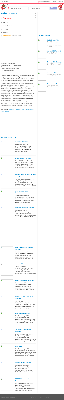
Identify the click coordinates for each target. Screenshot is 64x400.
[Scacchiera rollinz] (42, 87)
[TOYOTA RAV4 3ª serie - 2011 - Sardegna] (7, 302)
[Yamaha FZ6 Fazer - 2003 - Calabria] (42, 54)
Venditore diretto (20, 264)
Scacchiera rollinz (52, 84)
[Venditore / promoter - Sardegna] (7, 213)
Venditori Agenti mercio (22, 313)
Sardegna (11, 109)
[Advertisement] (13, 48)
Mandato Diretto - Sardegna (23, 362)
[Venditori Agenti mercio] (7, 318)
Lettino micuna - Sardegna (23, 158)
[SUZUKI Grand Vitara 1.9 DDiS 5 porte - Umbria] (42, 43)
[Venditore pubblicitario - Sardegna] (7, 196)
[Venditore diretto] (7, 269)
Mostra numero (16, 36)
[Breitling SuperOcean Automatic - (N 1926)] (7, 180)
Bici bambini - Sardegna (54, 62)
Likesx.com (4, 2)
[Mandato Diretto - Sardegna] (7, 368)
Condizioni (46, 397)
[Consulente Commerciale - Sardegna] (7, 335)
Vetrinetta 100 (51, 73)
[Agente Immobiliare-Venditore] (7, 285)
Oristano (7, 111)
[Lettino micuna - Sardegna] (7, 163)
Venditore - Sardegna (21, 142)
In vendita (17, 109)
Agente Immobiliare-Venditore (24, 280)
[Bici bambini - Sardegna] (42, 65)
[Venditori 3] (7, 351)
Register (60, 1)
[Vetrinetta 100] (42, 76)
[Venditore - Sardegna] (7, 147)
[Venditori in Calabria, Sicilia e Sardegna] (7, 252)
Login (54, 1)
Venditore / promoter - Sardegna (25, 207)
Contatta (33, 397)
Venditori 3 (18, 346)
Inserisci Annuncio (45, 1)
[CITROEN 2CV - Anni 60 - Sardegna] (7, 384)
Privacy (40, 397)
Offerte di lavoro (24, 109)
